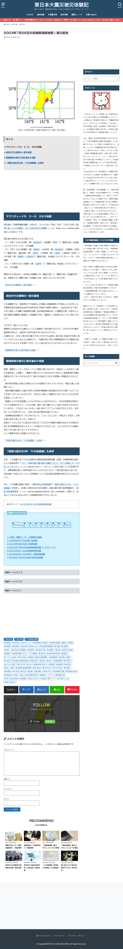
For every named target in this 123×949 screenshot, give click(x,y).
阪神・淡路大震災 (36, 671)
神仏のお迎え (10, 682)
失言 (24, 671)
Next (67, 525)
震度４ (65, 653)
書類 (31, 657)
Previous (17, 525)
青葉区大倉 (61, 675)
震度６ (8, 653)
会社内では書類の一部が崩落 (19, 152)
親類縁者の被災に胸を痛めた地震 (21, 158)
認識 (58, 646)
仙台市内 (48, 668)
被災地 (43, 653)
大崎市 (35, 253)
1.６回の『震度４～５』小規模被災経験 (24, 537)
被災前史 (9, 639)
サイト (6, 799)
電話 (46, 642)
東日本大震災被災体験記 (61, 5)
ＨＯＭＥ (30, 15)
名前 (7, 779)
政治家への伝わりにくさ (23, 642)
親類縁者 (54, 657)
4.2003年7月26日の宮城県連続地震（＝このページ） (31, 547)
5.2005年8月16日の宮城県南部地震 (35, 504)
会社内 (8, 660)
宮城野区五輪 (59, 671)
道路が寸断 (41, 650)
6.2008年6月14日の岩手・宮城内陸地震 (26, 554)
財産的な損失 (72, 671)
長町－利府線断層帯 (55, 660)
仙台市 (64, 307)
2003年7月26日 (25, 664)
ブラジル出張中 (11, 657)
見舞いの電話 (65, 657)
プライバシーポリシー (77, 936)
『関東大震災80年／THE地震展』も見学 (24, 440)
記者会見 (38, 668)
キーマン (53, 678)
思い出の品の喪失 (12, 678)
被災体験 (40, 15)
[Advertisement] (42, 58)
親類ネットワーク (47, 675)
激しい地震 (10, 668)
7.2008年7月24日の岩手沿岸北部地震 (25, 557)
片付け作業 (58, 668)
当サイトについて (43, 936)
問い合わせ (35, 646)
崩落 (43, 660)
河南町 (66, 646)
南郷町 (8, 642)
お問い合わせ (91, 15)
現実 (71, 642)
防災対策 (64, 15)
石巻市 (57, 253)
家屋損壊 (38, 642)
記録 (44, 678)
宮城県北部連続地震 (24, 668)
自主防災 (24, 657)
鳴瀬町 (24, 678)
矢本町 (17, 671)
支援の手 (69, 660)
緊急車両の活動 (54, 653)
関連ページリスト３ (13, 572)
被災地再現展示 (42, 657)
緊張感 (60, 664)
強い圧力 (48, 671)
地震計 (51, 650)
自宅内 (68, 664)
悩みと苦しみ (34, 678)
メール (8, 789)
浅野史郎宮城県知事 (21, 660)
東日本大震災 (68, 650)
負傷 (52, 664)
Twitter (36, 721)
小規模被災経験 (32, 639)
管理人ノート (76, 15)
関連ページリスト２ (13, 581)
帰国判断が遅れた (41, 664)
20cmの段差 (10, 664)
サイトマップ (59, 936)
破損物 (8, 671)
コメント (9, 750)
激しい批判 (19, 675)
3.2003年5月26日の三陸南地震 (22, 544)
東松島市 (37, 242)
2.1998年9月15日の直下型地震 (22, 541)
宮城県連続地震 (47, 646)
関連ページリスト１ (13, 590)
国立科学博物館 (44, 484)
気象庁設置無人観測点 (58, 642)
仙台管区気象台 (32, 675)
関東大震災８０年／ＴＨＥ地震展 (26, 653)
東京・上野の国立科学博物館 (16, 650)
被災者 (25, 646)
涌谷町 (30, 256)
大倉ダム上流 (64, 678)
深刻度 (17, 646)
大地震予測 (52, 15)
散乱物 (31, 650)
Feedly (49, 721)
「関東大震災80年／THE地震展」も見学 (25, 163)
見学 (58, 650)
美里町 (36, 249)
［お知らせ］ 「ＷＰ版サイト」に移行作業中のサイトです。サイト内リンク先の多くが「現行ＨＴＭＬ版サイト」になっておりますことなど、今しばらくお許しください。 (62, 20)
